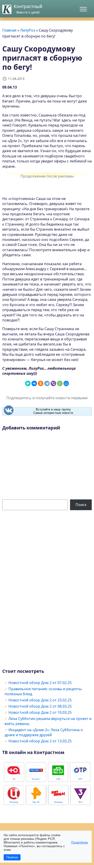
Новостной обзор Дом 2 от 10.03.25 (40, 712)
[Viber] (53, 383)
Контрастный (28, 6)
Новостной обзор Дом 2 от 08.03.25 (40, 706)
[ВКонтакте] (34, 383)
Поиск (81, 504)
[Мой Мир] (66, 383)
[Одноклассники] (40, 383)
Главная (9, 30)
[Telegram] (47, 383)
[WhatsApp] (60, 383)
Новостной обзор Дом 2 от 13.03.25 (40, 741)
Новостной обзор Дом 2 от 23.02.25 (40, 700)
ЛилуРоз (27, 30)
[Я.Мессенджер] (28, 383)
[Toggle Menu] (83, 9)
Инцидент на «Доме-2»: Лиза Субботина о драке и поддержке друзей (44, 732)
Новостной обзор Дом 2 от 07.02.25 (40, 682)
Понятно (12, 857)
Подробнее (79, 842)
